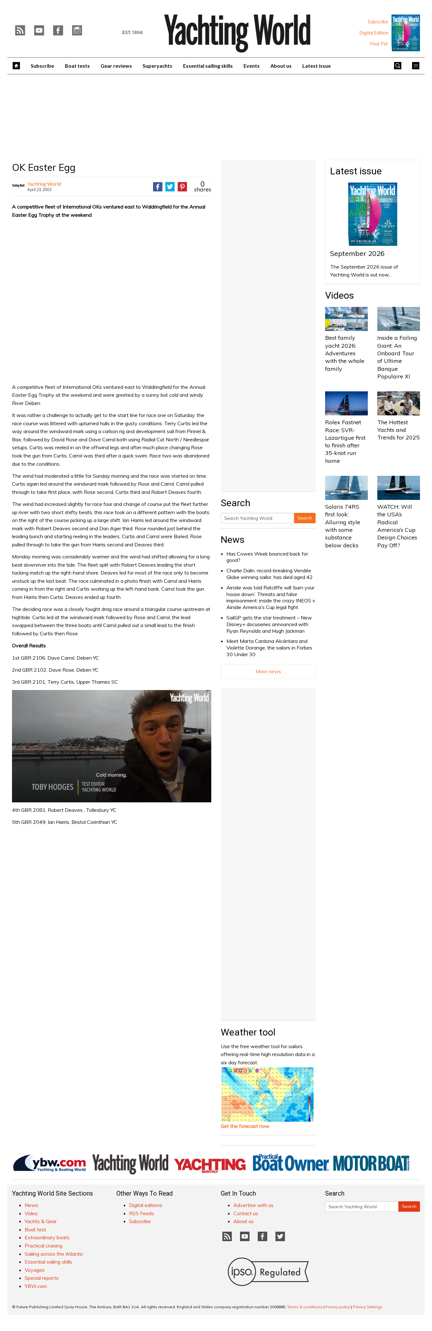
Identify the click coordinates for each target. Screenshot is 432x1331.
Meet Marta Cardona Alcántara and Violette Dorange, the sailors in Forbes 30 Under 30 (269, 647)
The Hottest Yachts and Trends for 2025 (398, 430)
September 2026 (357, 253)
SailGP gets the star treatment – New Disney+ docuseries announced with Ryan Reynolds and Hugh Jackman (269, 624)
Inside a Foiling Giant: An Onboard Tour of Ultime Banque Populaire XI (397, 357)
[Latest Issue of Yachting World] (406, 33)
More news (268, 671)
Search (305, 518)
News (232, 539)
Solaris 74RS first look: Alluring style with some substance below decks (342, 526)
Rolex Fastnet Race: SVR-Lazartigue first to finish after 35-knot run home (345, 441)
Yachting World (44, 184)
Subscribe (378, 22)
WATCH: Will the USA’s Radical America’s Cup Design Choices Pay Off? (397, 526)
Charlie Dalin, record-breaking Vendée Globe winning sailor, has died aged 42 (269, 573)
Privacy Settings (367, 1306)
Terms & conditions (305, 1306)
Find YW (379, 44)
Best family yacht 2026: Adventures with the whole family (344, 353)
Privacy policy (337, 1306)
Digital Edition (374, 33)
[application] (111, 746)
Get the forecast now (245, 1126)
